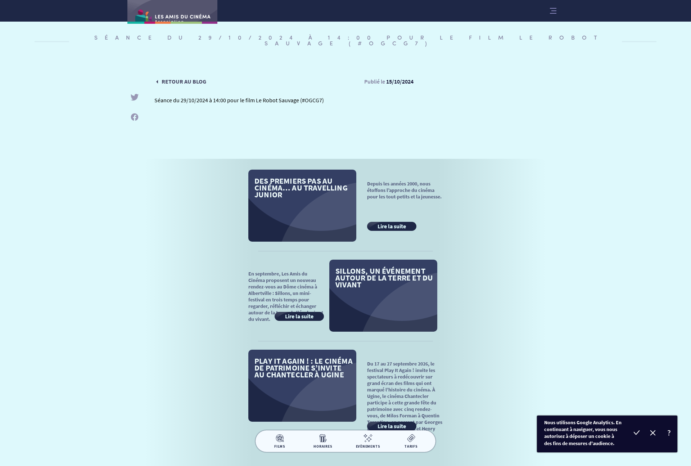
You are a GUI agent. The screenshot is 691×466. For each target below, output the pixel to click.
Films (279, 446)
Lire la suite (392, 226)
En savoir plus (669, 434)
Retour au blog (184, 81)
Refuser (653, 434)
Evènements (368, 446)
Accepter (637, 434)
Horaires (322, 446)
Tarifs (411, 446)
